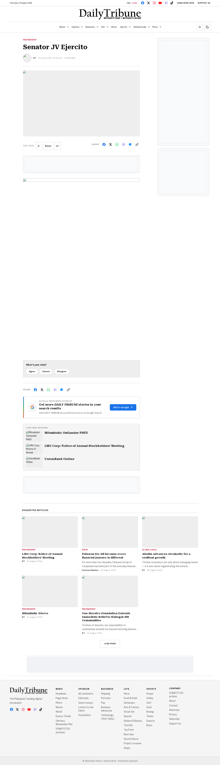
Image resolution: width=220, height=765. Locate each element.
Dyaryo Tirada (63, 716)
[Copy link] (137, 144)
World (59, 711)
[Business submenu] (97, 27)
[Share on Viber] (123, 144)
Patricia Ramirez (90, 570)
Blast (149, 725)
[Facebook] (143, 3)
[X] (148, 3)
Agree (32, 371)
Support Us (204, 3)
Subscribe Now (185, 3)
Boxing (150, 711)
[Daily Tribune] (110, 13)
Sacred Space (131, 738)
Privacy (173, 714)
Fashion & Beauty (133, 720)
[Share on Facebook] (104, 144)
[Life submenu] (107, 27)
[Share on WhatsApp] (117, 144)
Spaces (128, 716)
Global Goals (139, 26)
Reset (48, 146)
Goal (149, 707)
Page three (62, 698)
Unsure (46, 371)
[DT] (27, 58)
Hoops (149, 693)
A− (39, 146)
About (172, 700)
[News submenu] (68, 27)
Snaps (127, 748)
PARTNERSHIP (30, 40)
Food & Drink (130, 698)
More (155, 26)
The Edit (128, 725)
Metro (59, 702)
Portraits (106, 698)
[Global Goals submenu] (149, 27)
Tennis (149, 716)
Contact (173, 705)
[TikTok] (172, 3)
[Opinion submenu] (82, 27)
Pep (103, 702)
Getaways (129, 702)
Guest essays (85, 702)
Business (90, 26)
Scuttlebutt (84, 715)
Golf (148, 702)
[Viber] (166, 3)
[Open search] (200, 27)
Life (103, 26)
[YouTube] (160, 3)
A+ (57, 146)
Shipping (105, 693)
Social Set (129, 711)
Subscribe (174, 718)
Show (114, 26)
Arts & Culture (131, 707)
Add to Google (121, 407)
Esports (150, 720)
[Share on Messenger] (130, 144)
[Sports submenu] (130, 27)
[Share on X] (110, 144)
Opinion (75, 26)
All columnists (85, 693)
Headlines (61, 693)
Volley (149, 698)
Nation (59, 707)
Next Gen (129, 734)
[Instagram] (154, 3)
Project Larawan (132, 743)
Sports (123, 26)
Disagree (61, 371)
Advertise (174, 710)
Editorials (83, 698)
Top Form (129, 729)
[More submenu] (160, 27)
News (62, 26)
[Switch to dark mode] (207, 27)
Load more (110, 643)
